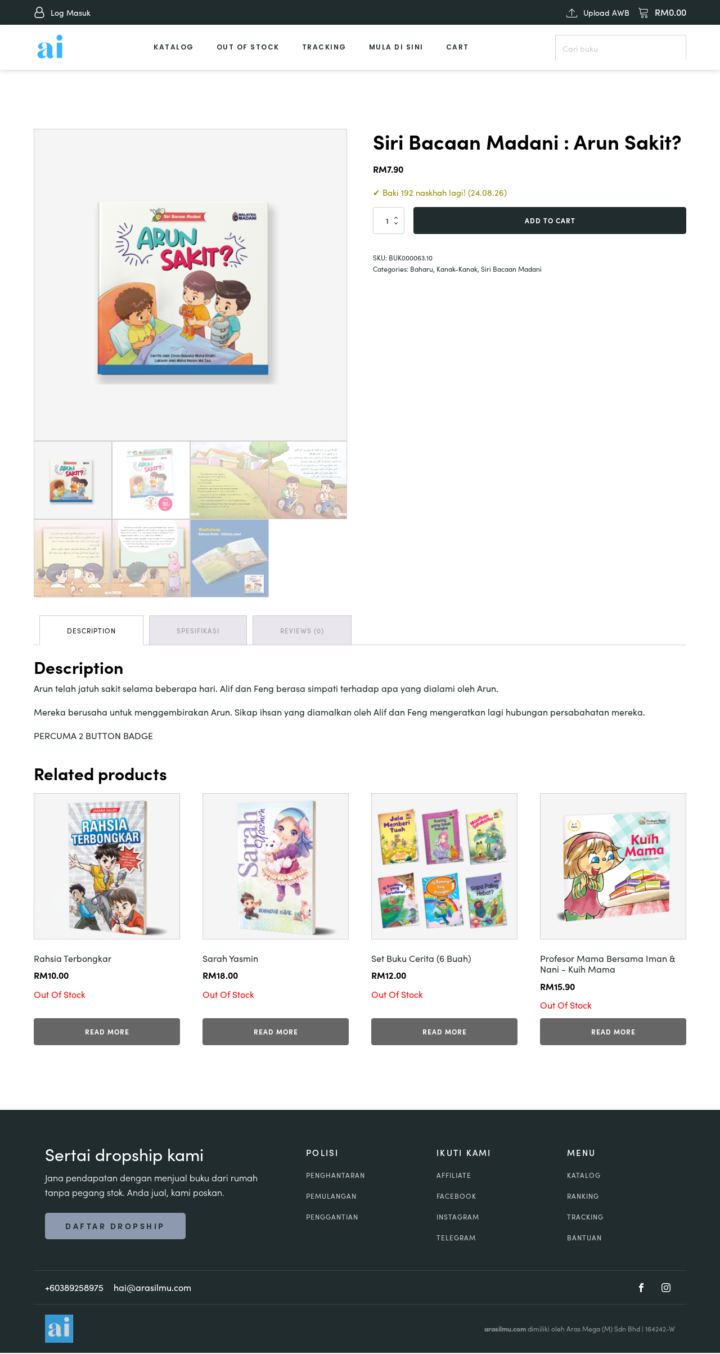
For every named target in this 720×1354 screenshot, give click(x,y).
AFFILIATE (453, 1174)
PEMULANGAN (331, 1195)
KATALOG (584, 1174)
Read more (107, 1031)
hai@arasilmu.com (152, 1287)
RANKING (583, 1195)
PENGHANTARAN (335, 1174)
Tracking (324, 47)
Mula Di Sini (396, 47)
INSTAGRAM (457, 1216)
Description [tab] (91, 630)
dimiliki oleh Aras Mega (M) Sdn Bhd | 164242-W (579, 1328)
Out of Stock (248, 47)
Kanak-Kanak (457, 268)
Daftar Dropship (115, 1225)
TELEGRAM (456, 1237)
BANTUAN (584, 1237)
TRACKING (585, 1216)
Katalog (174, 47)
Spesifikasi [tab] (198, 630)
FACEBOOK (456, 1195)
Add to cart (550, 220)
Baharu (421, 268)
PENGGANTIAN (332, 1216)
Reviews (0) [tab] (302, 630)
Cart (457, 47)
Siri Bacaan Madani (511, 268)
